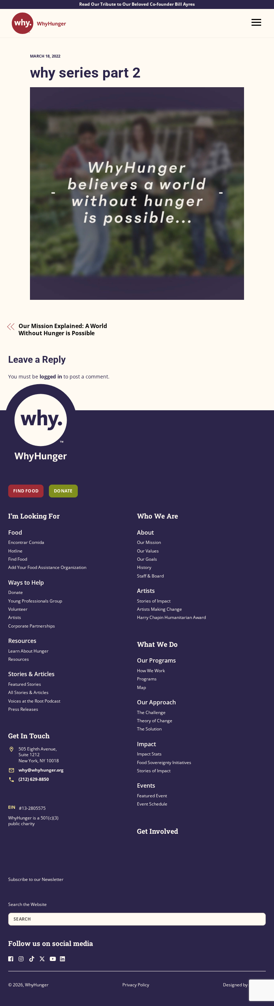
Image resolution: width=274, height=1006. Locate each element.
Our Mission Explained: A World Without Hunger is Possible (63, 330)
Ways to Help (26, 582)
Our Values (148, 551)
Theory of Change (154, 721)
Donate (15, 592)
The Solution (149, 729)
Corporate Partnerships (31, 626)
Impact (146, 744)
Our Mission (149, 542)
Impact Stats (149, 754)
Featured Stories (24, 684)
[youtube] (54, 958)
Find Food (26, 491)
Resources (22, 641)
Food (15, 532)
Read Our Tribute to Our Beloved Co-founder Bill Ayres (137, 4)
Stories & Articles (31, 674)
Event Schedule (152, 804)
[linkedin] (64, 958)
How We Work (151, 671)
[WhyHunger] (39, 30)
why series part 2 (85, 72)
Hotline (15, 551)
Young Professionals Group (35, 601)
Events (146, 785)
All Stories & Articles (28, 692)
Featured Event (152, 796)
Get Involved (157, 831)
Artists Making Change (159, 609)
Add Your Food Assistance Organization (47, 567)
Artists (14, 617)
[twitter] (44, 958)
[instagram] (23, 958)
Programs (147, 679)
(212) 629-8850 (34, 779)
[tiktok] (33, 958)
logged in (51, 376)
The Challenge (151, 712)
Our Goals (147, 559)
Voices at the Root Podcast (34, 701)
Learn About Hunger (28, 651)
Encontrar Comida (26, 542)
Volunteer (17, 609)
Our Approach (156, 702)
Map (141, 687)
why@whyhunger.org (41, 770)
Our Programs (156, 660)
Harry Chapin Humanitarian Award (171, 617)
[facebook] (12, 958)
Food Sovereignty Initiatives (164, 762)
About (145, 532)
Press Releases (23, 709)
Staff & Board (150, 576)
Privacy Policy (135, 985)
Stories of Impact (154, 601)
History (144, 567)
